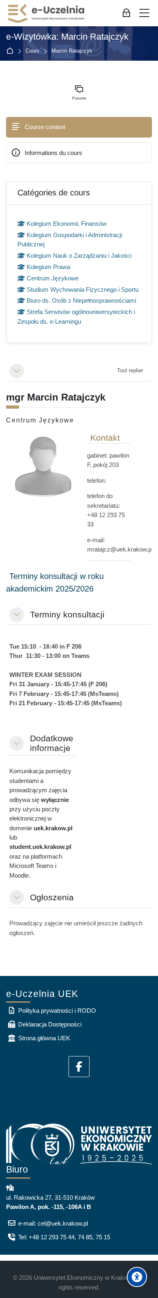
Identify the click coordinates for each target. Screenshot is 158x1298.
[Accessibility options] (137, 1277)
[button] (16, 371)
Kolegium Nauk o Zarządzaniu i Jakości (79, 255)
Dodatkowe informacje (51, 743)
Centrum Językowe (53, 278)
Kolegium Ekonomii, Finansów (67, 223)
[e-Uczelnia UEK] (46, 13)
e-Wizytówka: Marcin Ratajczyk (67, 37)
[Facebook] (79, 1066)
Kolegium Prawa (48, 266)
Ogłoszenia (52, 897)
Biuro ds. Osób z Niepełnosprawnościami (81, 300)
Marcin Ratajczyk (71, 51)
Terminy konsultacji (67, 614)
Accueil (11, 51)
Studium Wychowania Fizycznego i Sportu (83, 289)
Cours (32, 51)
